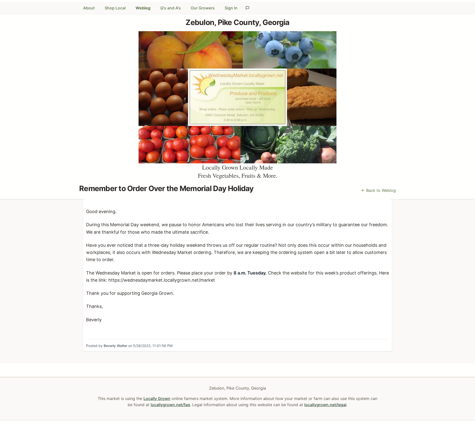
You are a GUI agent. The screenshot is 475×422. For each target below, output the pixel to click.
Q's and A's (170, 7)
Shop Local (115, 7)
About (89, 7)
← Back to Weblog (378, 190)
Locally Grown (156, 398)
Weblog (143, 7)
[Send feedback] (247, 8)
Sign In (231, 7)
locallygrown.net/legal (325, 404)
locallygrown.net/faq (170, 404)
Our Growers (203, 7)
